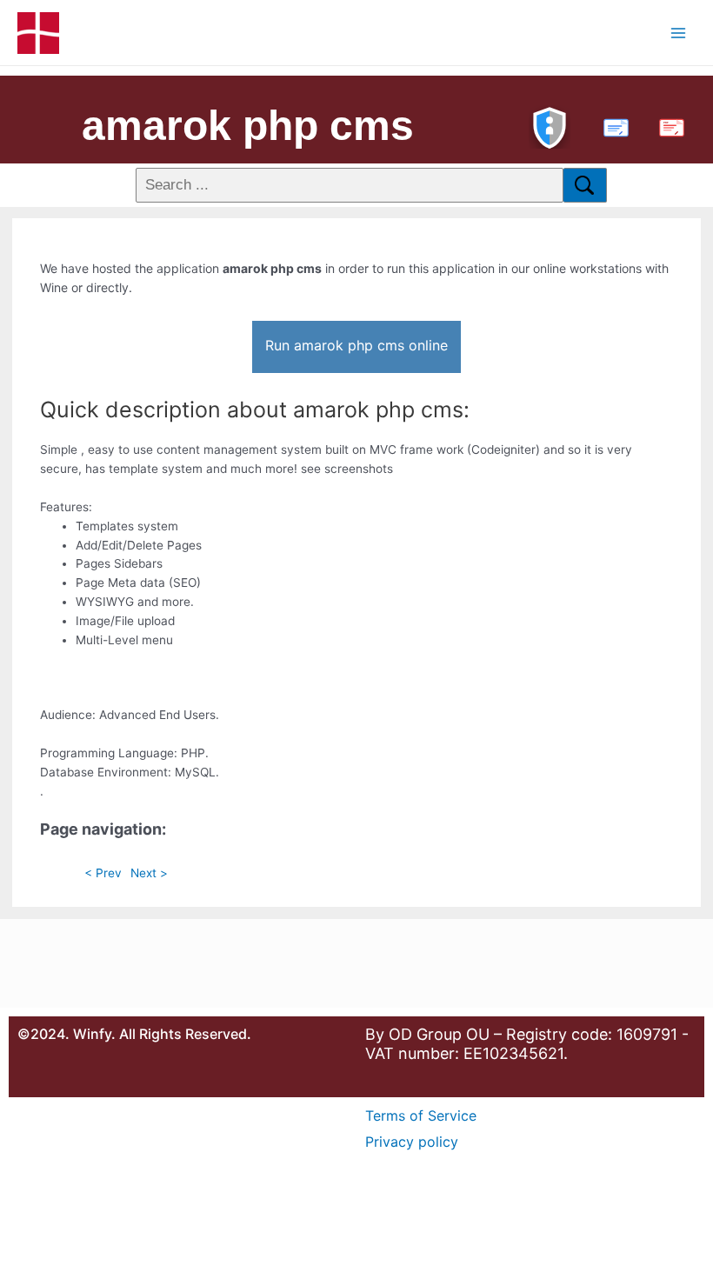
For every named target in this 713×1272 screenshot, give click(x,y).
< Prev (103, 873)
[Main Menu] (678, 32)
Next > (149, 873)
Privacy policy (411, 1141)
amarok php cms (248, 126)
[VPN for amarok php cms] (549, 126)
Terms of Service (420, 1115)
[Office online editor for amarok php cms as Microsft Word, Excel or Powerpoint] (612, 126)
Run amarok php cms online (356, 345)
